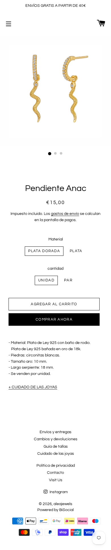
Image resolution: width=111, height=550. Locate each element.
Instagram (58, 492)
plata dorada (44, 251)
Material (55, 239)
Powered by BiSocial (55, 510)
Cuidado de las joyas (55, 454)
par (68, 280)
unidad (46, 280)
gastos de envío (65, 214)
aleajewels (63, 504)
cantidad (55, 269)
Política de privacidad (55, 466)
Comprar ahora (54, 319)
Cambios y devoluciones (55, 439)
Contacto (55, 473)
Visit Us (55, 480)
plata (76, 251)
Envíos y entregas (55, 432)
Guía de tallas (56, 447)
